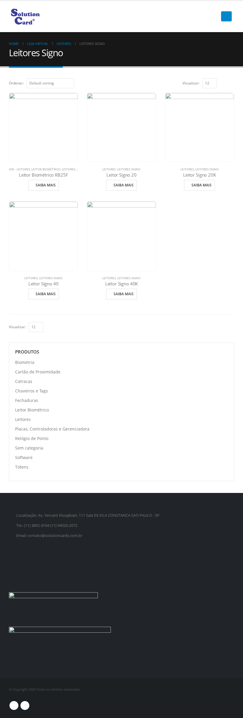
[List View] (231, 83)
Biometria (24, 362)
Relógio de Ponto (31, 438)
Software (24, 457)
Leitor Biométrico (45, 169)
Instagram (24, 705)
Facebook (13, 705)
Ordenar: (16, 83)
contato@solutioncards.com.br (55, 535)
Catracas (23, 381)
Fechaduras (26, 400)
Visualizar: (191, 83)
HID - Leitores (19, 169)
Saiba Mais (46, 185)
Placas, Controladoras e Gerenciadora (52, 429)
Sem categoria (29, 448)
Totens (21, 467)
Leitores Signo (128, 169)
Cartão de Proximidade (37, 372)
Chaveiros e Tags (31, 391)
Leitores (68, 169)
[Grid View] (224, 83)
